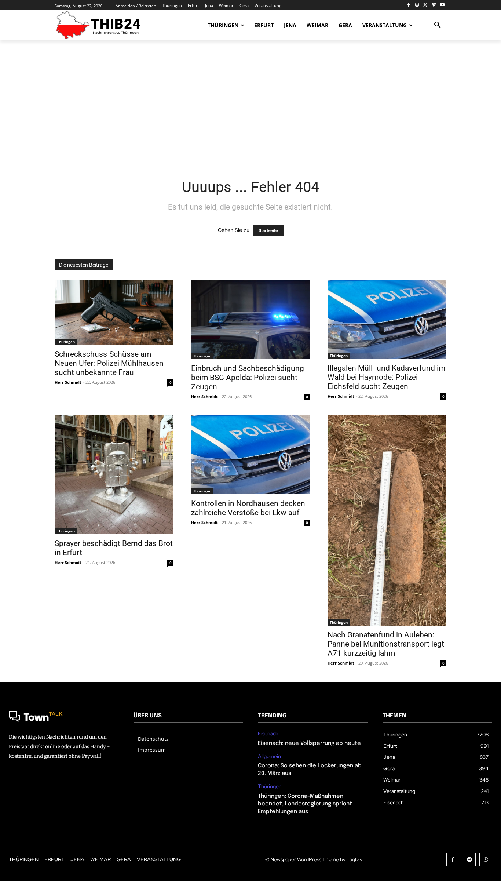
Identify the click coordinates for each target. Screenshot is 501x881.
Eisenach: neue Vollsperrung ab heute (309, 743)
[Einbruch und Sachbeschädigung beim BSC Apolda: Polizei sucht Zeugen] (250, 319)
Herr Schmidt (68, 382)
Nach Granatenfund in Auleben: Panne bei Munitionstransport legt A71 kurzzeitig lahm (386, 644)
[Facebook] (409, 5)
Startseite (268, 230)
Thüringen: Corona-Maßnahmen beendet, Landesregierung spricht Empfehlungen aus (305, 804)
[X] (425, 5)
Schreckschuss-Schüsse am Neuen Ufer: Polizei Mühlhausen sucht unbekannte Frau (109, 363)
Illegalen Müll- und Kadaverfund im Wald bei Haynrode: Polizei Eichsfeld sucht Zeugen (386, 377)
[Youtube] (442, 5)
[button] (437, 25)
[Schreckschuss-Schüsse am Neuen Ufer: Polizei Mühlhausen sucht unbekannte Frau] (114, 312)
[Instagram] (417, 5)
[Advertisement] (250, 104)
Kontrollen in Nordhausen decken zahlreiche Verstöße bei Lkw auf (248, 508)
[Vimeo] (433, 5)
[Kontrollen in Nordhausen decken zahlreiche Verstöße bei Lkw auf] (250, 455)
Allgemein (269, 756)
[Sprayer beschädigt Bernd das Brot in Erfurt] (114, 474)
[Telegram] (469, 859)
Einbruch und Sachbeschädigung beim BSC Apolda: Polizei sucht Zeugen (247, 377)
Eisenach (268, 734)
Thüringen (66, 341)
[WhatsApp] (485, 859)
